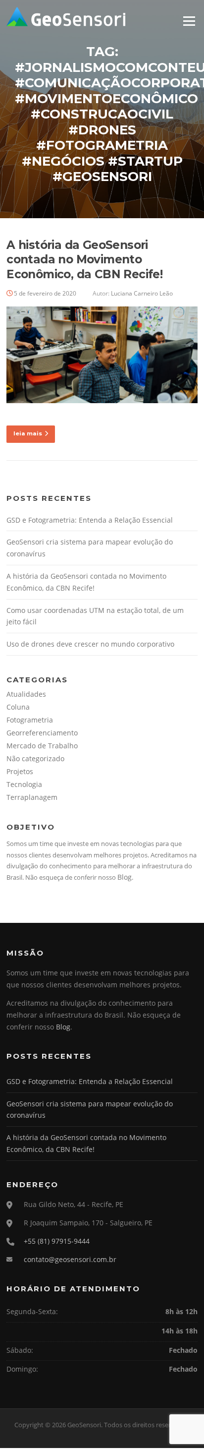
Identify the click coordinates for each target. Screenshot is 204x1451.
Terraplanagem (31, 797)
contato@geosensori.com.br (70, 1259)
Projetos (19, 771)
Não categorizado (35, 758)
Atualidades (26, 694)
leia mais (27, 433)
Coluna (18, 707)
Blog (124, 877)
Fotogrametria (29, 720)
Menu (189, 20)
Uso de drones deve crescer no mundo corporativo (90, 644)
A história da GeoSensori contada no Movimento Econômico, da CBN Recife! (84, 260)
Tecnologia (24, 784)
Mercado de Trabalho (42, 745)
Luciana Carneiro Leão (142, 293)
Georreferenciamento (42, 732)
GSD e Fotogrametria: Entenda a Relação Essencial (89, 520)
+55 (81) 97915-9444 (57, 1241)
